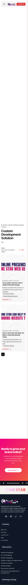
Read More (5, 299)
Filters (22, 250)
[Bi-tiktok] (16, 516)
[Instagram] (21, 516)
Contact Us (21, 4)
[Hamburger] (4, 4)
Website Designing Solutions (10, 296)
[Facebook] (6, 516)
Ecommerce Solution (7, 225)
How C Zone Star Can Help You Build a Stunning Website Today (13, 335)
